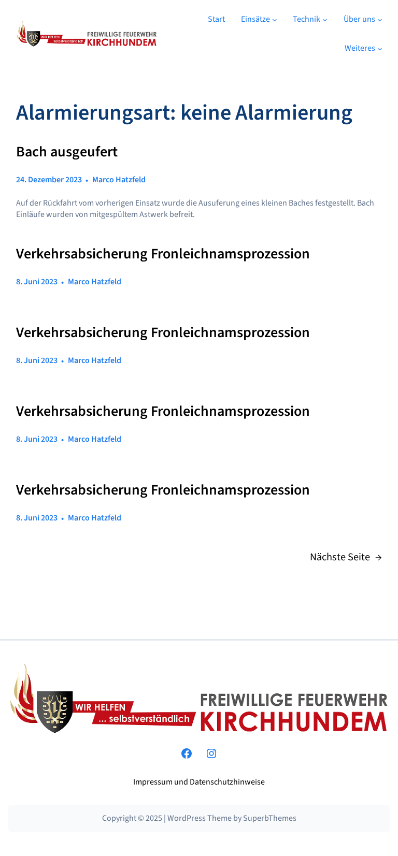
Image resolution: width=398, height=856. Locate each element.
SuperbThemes (269, 818)
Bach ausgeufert (67, 152)
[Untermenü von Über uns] (379, 19)
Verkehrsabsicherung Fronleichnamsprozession (163, 254)
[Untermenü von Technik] (325, 19)
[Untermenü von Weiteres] (379, 48)
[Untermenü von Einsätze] (274, 19)
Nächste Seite (346, 557)
